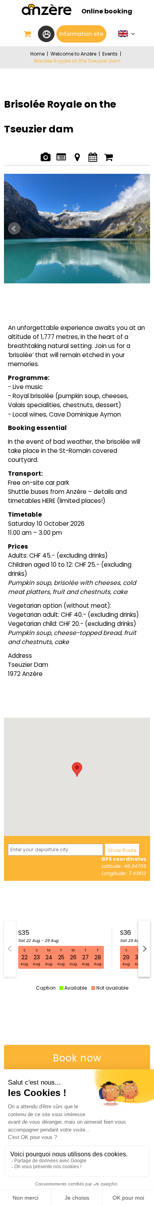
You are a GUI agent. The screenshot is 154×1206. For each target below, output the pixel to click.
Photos (45, 153)
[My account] (46, 34)
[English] (126, 36)
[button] (27, 34)
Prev (14, 228)
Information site (81, 34)
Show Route (122, 850)
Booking (108, 153)
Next (139, 228)
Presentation (61, 153)
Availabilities (92, 153)
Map (77, 153)
